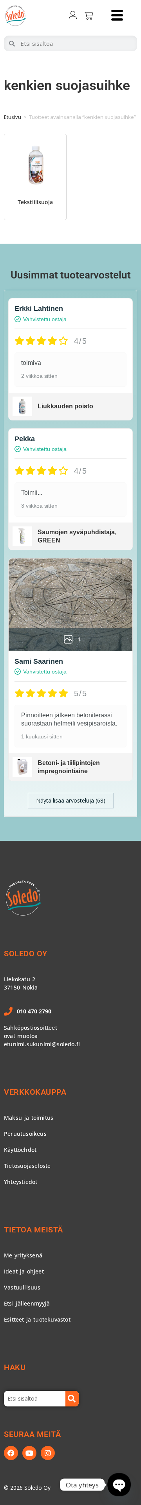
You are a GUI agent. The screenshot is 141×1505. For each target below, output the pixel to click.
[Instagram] (48, 1453)
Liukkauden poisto (65, 406)
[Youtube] (29, 1453)
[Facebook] (11, 1453)
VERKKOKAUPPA (35, 1092)
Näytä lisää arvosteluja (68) (70, 800)
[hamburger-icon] (117, 16)
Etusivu (12, 116)
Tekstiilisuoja (35, 202)
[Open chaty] (119, 1484)
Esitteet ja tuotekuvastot (37, 1319)
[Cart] (88, 15)
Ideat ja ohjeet (24, 1271)
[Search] (72, 1398)
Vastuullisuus (22, 1287)
